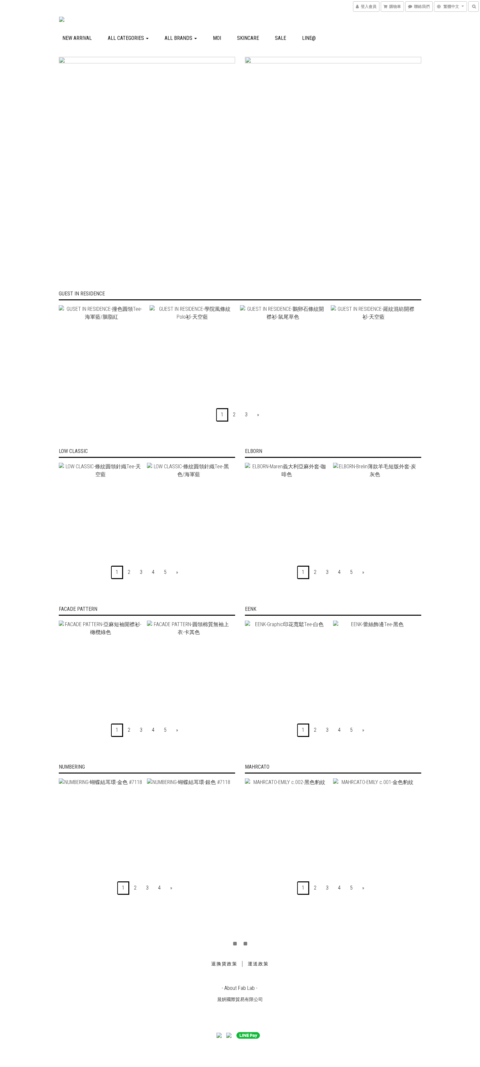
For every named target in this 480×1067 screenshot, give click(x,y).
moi (217, 38)
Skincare (248, 38)
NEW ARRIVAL (77, 38)
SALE (280, 38)
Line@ (309, 38)
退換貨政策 (224, 963)
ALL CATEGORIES (126, 38)
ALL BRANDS (179, 38)
